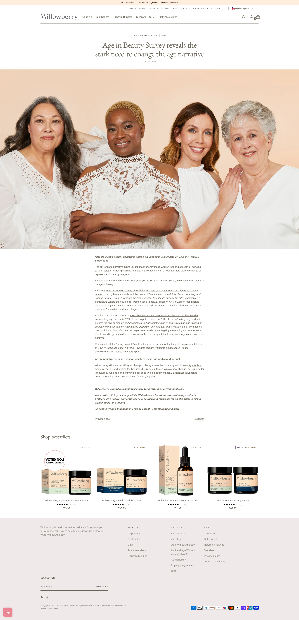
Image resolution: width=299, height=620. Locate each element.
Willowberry (119, 280)
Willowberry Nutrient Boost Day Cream (66, 500)
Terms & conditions (214, 561)
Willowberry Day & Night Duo (232, 500)
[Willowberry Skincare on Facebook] (42, 598)
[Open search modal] (244, 17)
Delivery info (211, 539)
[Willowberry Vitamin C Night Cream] (121, 470)
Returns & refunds (214, 544)
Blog (173, 571)
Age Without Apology (183, 544)
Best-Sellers (134, 539)
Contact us (210, 533)
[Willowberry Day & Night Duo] (233, 470)
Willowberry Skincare (66, 606)
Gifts (130, 544)
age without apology (145, 36)
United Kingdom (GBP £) (245, 9)
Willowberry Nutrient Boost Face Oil (177, 500)
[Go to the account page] (250, 17)
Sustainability (178, 559)
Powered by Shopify (49, 609)
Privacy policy (212, 556)
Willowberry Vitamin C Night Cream (121, 500)
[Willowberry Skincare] (59, 17)
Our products (178, 533)
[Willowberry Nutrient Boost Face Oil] (177, 470)
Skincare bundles (137, 556)
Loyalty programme (182, 565)
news (163, 36)
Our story (176, 539)
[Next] (186, 2)
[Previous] (112, 2)
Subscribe (102, 587)
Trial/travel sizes (137, 550)
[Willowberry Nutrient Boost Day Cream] (66, 470)
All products (134, 533)
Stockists (209, 550)
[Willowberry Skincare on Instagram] (47, 598)
